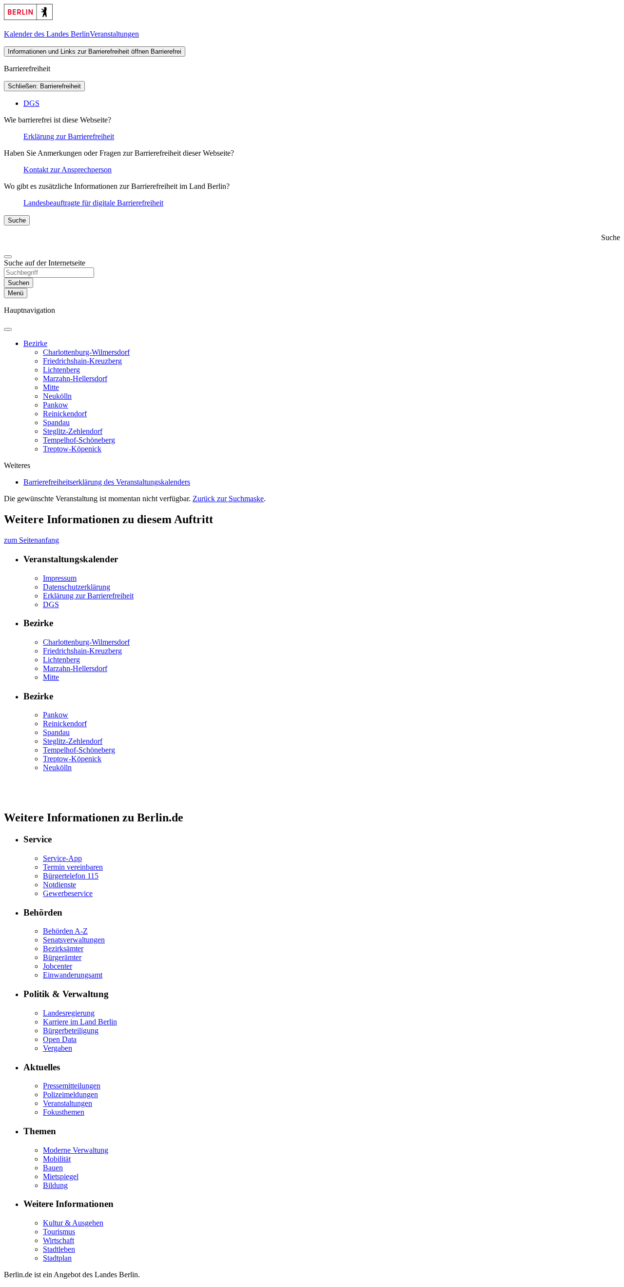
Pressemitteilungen (71, 1086)
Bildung (55, 1185)
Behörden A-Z (65, 931)
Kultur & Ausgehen (73, 1223)
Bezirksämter (63, 948)
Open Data (60, 1039)
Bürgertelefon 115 (70, 876)
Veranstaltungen (67, 1103)
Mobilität (57, 1159)
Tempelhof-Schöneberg (79, 440)
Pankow (55, 405)
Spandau (56, 422)
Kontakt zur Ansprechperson (67, 169)
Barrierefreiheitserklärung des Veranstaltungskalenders (106, 482)
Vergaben (57, 1048)
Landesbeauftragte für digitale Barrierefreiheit (93, 203)
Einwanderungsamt (72, 975)
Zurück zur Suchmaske (228, 498)
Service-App (62, 858)
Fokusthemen (63, 1112)
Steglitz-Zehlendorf (72, 431)
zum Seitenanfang (31, 540)
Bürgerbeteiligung (70, 1030)
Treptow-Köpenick (72, 449)
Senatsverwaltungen (74, 940)
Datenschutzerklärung (76, 587)
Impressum (60, 578)
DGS (31, 103)
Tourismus (59, 1231)
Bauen (53, 1168)
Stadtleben (59, 1249)
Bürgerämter (62, 957)
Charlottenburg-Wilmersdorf (86, 352)
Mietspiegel (60, 1176)
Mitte (51, 387)
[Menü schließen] (8, 329)
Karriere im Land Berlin (80, 1022)
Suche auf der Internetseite (44, 263)
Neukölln (57, 396)
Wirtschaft (58, 1240)
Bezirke (35, 343)
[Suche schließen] (8, 256)
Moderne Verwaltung (75, 1150)
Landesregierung (69, 1013)
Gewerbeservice (68, 893)
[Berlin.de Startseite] (28, 17)
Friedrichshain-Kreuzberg (82, 361)
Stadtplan (57, 1258)
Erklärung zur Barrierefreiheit (68, 136)
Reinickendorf (65, 413)
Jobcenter (57, 966)
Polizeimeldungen (70, 1094)
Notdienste (59, 884)
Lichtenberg (61, 370)
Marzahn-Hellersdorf (75, 378)
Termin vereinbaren (73, 867)
